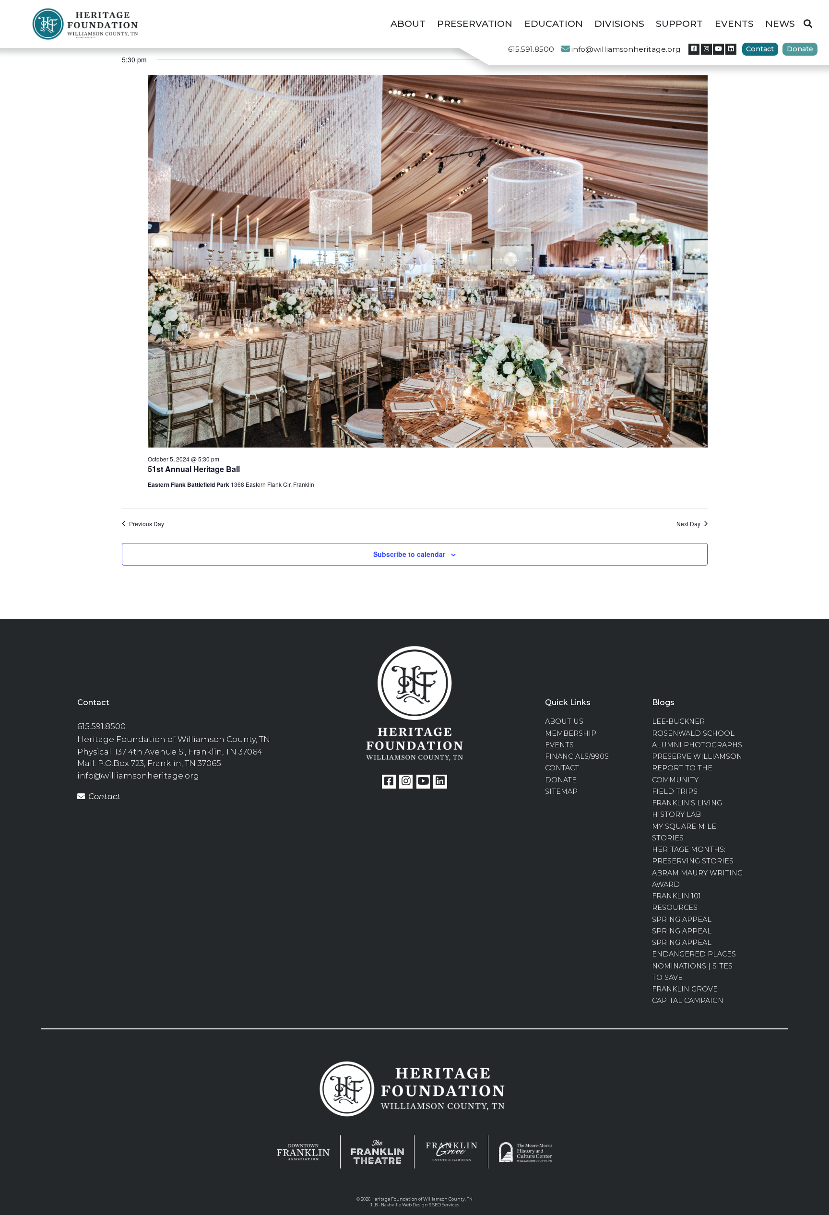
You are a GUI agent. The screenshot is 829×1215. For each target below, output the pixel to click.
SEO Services (445, 1205)
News (780, 23)
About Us (564, 721)
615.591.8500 (531, 49)
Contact (760, 49)
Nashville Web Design (404, 1205)
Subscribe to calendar (409, 554)
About (408, 23)
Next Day (688, 524)
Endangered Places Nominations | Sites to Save (694, 966)
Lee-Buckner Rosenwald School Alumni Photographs (697, 733)
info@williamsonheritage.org (626, 49)
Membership (570, 733)
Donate (800, 49)
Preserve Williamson (697, 756)
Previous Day (146, 524)
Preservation (474, 23)
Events (734, 23)
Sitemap (561, 791)
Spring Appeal (681, 919)
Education (553, 23)
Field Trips (675, 791)
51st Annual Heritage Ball (194, 468)
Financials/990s (577, 756)
